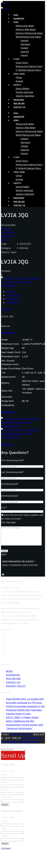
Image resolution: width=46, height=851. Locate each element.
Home (15, 14)
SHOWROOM (18, 18)
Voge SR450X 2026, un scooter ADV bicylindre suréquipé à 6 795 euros (25, 700)
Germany (25, 44)
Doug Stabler (22, 88)
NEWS (9, 671)
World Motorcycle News (28, 37)
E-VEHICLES (8, 232)
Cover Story (22, 62)
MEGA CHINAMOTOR (21, 734)
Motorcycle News (25, 26)
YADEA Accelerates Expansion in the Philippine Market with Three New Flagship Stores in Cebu (25, 710)
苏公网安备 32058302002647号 (22, 742)
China (19, 77)
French (24, 55)
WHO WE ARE (19, 103)
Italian (24, 48)
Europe (19, 81)
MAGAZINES (18, 99)
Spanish (25, 51)
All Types (6, 229)
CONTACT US (19, 107)
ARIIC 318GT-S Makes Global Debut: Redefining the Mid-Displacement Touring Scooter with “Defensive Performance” (24, 723)
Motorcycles (7, 236)
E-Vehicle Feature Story (28, 70)
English (24, 40)
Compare (6, 848)
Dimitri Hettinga (24, 92)
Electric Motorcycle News (29, 33)
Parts (4, 240)
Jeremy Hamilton (25, 96)
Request (5, 805)
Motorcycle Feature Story (29, 66)
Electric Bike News (26, 29)
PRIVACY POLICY (16, 686)
